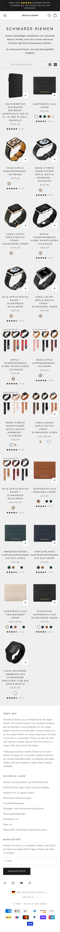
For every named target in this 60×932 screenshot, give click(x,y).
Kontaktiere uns (11, 819)
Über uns (7, 824)
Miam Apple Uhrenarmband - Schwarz (15, 171)
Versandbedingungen (13, 803)
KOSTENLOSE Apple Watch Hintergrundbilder (26, 787)
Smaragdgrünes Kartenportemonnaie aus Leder (15, 554)
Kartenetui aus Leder (44, 105)
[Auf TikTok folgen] (29, 882)
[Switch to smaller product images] (55, 64)
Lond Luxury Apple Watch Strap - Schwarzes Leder (15, 239)
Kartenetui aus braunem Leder (44, 490)
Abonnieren (17, 871)
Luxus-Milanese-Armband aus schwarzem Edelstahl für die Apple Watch (15, 677)
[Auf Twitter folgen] (4, 882)
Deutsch (28, 897)
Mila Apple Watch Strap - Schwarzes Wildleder (15, 302)
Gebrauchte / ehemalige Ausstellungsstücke (25, 829)
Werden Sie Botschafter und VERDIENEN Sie (25, 782)
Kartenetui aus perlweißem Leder (15, 614)
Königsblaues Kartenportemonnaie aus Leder (44, 554)
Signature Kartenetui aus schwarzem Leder (44, 614)
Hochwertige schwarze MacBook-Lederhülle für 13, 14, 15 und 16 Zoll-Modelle (15, 112)
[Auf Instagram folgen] (13, 882)
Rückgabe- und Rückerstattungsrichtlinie (23, 808)
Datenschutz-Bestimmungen (17, 798)
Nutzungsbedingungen (14, 813)
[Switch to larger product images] (49, 64)
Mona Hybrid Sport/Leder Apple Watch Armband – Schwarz (44, 174)
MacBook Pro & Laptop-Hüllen (18, 792)
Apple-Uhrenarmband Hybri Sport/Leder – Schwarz (44, 239)
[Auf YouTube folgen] (21, 882)
